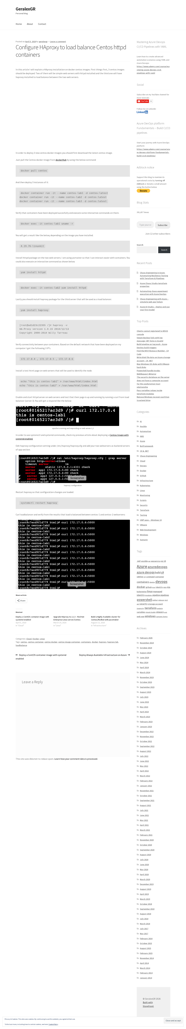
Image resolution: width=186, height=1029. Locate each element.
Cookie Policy (53, 1024)
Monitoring (145, 495)
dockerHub (61, 159)
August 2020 (145, 854)
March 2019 (145, 899)
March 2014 (145, 968)
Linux (42, 638)
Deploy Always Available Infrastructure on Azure (103, 655)
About (30, 23)
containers (86, 642)
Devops (143, 465)
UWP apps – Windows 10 (151, 520)
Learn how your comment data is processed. (76, 758)
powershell (144, 600)
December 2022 (146, 731)
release (161, 600)
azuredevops (157, 566)
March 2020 (145, 879)
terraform (151, 608)
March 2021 (145, 830)
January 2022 (146, 785)
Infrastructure (146, 480)
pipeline (156, 595)
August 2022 (145, 751)
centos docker (50, 642)
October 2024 (146, 647)
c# (162, 572)
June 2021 (144, 815)
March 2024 (145, 672)
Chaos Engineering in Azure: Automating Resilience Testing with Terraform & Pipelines (154, 275)
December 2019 (146, 884)
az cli (163, 561)
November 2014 (147, 958)
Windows (144, 534)
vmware (160, 612)
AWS (142, 436)
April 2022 (144, 771)
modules (148, 595)
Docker (36, 638)
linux (150, 591)
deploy (152, 582)
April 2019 (144, 894)
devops (161, 581)
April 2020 (144, 874)
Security (143, 505)
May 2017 (144, 933)
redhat (155, 600)
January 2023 (146, 726)
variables (141, 612)
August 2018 (145, 913)
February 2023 (146, 721)
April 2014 (144, 963)
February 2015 (146, 953)
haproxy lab (112, 642)
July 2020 (144, 859)
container (159, 576)
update (160, 608)
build (158, 572)
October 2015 (146, 943)
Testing (143, 515)
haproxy (102, 642)
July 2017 (144, 928)
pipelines (164, 595)
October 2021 (146, 795)
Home (19, 23)
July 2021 (144, 810)
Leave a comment (58, 41)
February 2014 (146, 973)
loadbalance (21, 645)
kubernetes (142, 591)
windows (150, 616)
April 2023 (144, 711)
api (149, 561)
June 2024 (144, 657)
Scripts (143, 500)
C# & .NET (144, 451)
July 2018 (144, 918)
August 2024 (145, 652)
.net (139, 561)
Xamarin (144, 539)
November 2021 (147, 790)
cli (145, 577)
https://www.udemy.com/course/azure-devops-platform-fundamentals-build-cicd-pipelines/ (153, 152)
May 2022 (144, 766)
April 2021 (144, 825)
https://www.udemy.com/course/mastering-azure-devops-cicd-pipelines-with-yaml (153, 69)
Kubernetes (145, 485)
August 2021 (145, 805)
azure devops (146, 572)
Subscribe (162, 225)
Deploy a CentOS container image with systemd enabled (41, 656)
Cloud (29, 638)
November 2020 (147, 840)
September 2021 (147, 800)
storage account (155, 604)
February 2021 (146, 835)
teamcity (140, 608)
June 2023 (144, 702)
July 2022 (144, 756)
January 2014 (146, 978)
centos (24, 642)
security (143, 603)
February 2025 (146, 638)
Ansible (143, 426)
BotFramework (146, 446)
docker (95, 642)
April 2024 (144, 667)
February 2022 (146, 780)
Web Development (148, 529)
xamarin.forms (162, 616)
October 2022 (146, 741)
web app (140, 616)
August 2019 (145, 889)
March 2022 (145, 776)
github (149, 587)
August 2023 (145, 692)
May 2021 (144, 820)
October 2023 (146, 682)
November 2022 (147, 736)
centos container (35, 642)
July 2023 (144, 697)
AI (141, 421)
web (165, 612)
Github (143, 475)
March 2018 (145, 923)
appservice (156, 561)
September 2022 (147, 746)
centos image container (69, 642)
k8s (168, 587)
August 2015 (145, 948)
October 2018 (146, 904)
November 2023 (147, 677)
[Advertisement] (73, 116)
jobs (165, 587)
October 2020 (146, 845)
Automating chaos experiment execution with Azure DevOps (154, 292)
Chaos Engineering (148, 456)
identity (159, 587)
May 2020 (144, 869)
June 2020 (144, 864)
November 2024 (147, 643)
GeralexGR (25, 9)
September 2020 (147, 850)
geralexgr (43, 41)
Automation (145, 431)
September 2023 (147, 687)
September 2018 (147, 909)
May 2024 (144, 662)
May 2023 (144, 707)
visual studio (151, 612)
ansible (144, 561)
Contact (42, 23)
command (150, 577)
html (153, 587)
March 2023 (145, 716)
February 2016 (146, 938)
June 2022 (144, 761)
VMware (143, 525)
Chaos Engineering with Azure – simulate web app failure (154, 300)
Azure (142, 441)
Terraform (144, 510)
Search (140, 245)
